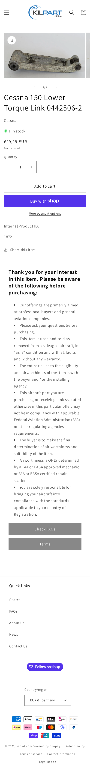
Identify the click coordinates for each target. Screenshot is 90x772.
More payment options (45, 213)
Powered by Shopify (46, 746)
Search (15, 599)
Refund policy (75, 746)
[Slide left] (34, 87)
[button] (6, 12)
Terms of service (31, 754)
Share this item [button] (23, 249)
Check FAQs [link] (45, 529)
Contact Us (18, 646)
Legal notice (47, 762)
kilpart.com (24, 746)
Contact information (61, 754)
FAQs (13, 611)
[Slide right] (56, 87)
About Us (17, 622)
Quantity (10, 157)
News (13, 634)
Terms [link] (45, 544)
